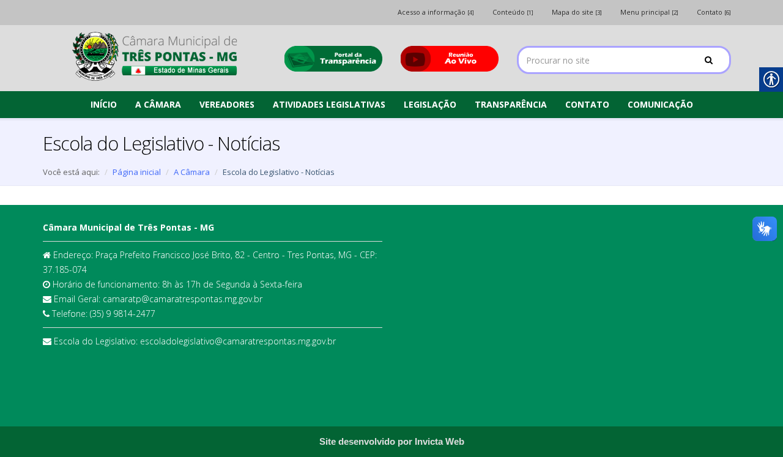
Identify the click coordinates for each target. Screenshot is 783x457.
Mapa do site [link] (577, 12)
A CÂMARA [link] (158, 104)
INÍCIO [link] (104, 104)
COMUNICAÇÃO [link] (660, 104)
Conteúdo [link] (512, 12)
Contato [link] (714, 12)
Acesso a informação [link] (436, 12)
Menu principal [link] (649, 12)
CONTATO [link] (587, 104)
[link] (154, 56)
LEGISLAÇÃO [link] (430, 104)
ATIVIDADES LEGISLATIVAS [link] (329, 104)
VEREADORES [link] (226, 104)
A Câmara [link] (192, 171)
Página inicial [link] (137, 171)
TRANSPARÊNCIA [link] (511, 104)
